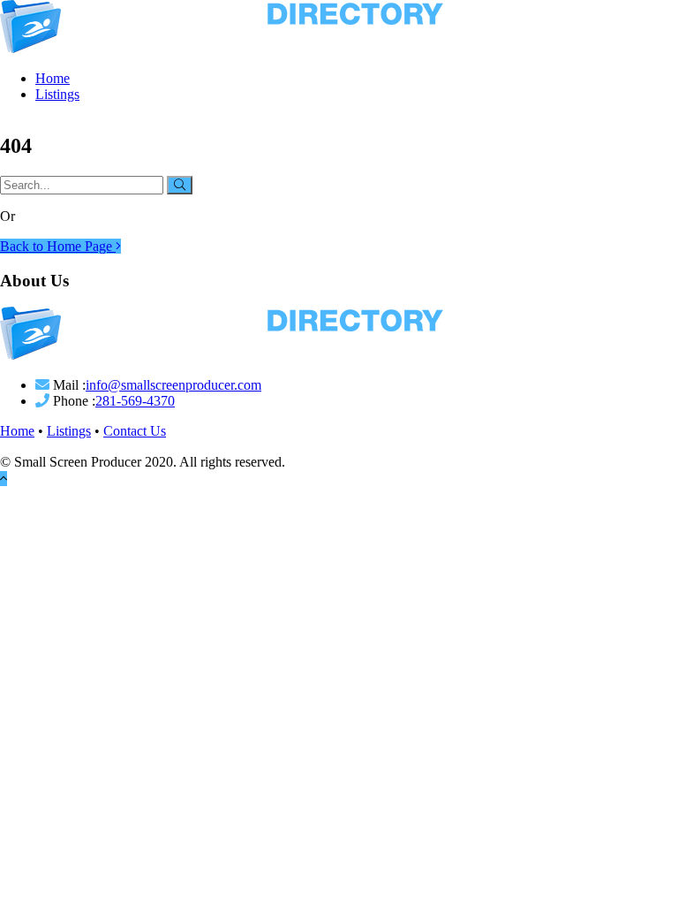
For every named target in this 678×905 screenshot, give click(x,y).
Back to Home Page (58, 246)
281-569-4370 (135, 400)
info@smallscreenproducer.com (173, 384)
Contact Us (134, 430)
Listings (57, 94)
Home (52, 78)
